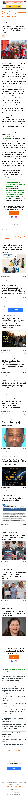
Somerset (4, 532)
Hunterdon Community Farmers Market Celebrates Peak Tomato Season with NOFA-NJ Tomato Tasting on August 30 (14, 291)
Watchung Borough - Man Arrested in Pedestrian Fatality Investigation (13, 424)
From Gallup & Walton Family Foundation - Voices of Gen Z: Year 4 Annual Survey (14, 248)
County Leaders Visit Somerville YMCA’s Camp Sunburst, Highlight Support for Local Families (14, 575)
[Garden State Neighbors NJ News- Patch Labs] (12, 2)
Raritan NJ (4, 22)
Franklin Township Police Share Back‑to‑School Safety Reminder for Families (14, 537)
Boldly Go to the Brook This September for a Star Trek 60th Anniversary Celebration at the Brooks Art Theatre (14, 462)
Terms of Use (10, 794)
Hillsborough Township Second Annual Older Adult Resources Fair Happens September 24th (14, 385)
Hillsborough (5, 358)
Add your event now (14, 750)
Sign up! (14, 213)
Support (21, 14)
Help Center (17, 786)
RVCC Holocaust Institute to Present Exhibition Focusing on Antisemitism (14, 613)
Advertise (15, 310)
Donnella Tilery (10, 36)
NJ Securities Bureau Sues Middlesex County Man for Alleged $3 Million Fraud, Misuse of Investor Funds (12, 404)
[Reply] (7, 228)
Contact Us (10, 786)
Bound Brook (5, 456)
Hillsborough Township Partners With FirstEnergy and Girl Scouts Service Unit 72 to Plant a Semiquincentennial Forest (13, 364)
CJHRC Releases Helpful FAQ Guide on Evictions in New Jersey (12, 500)
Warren (3, 419)
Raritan (3, 242)
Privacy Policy (17, 794)
